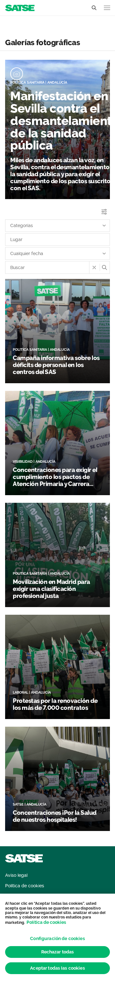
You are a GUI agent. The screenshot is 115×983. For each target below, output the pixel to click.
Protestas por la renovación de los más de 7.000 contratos (55, 704)
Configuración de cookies (57, 938)
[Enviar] (104, 267)
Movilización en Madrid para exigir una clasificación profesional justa (51, 588)
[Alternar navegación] (107, 8)
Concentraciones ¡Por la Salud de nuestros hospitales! (54, 816)
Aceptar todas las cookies (57, 968)
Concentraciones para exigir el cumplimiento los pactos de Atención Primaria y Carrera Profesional (55, 480)
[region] (57, 938)
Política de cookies (46, 922)
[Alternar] (94, 8)
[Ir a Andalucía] (19, 7)
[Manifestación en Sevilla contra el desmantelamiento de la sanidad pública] (16, 73)
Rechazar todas (57, 951)
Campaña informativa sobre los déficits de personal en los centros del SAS (56, 364)
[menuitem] (16, 875)
